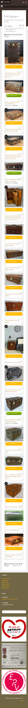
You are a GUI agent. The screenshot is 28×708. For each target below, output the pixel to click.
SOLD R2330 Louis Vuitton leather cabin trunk (13, 130)
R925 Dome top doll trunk (13, 507)
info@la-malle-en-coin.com (10, 599)
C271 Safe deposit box (12, 530)
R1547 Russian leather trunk (12, 321)
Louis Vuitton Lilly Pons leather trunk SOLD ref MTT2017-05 (13, 75)
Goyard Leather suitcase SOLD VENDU (13, 555)
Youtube (6, 588)
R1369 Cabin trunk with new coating (12, 268)
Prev (5, 34)
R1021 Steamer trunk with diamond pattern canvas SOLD (13, 476)
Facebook (6, 579)
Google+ (6, 582)
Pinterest (6, 584)
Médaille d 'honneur (11, 665)
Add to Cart (14, 95)
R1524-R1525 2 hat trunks (13, 362)
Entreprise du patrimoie (12, 691)
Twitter (6, 580)
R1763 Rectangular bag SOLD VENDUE (12, 244)
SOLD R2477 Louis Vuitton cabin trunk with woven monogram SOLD (13, 156)
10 (19, 34)
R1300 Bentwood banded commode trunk (13, 420)
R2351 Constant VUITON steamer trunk (12, 103)
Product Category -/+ (10, 29)
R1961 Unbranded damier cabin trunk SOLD (13, 180)
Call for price (13, 66)
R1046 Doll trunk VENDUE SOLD (13, 451)
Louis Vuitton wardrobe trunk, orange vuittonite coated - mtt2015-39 (13, 217)
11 (21, 34)
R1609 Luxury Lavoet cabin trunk (13, 295)
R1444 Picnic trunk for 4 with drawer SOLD (12, 390)
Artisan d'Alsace (9, 638)
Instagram (7, 586)
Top (22, 701)
